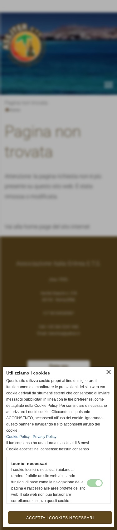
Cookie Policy (18, 437)
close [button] (108, 372)
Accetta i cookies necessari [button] (60, 518)
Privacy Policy (44, 437)
